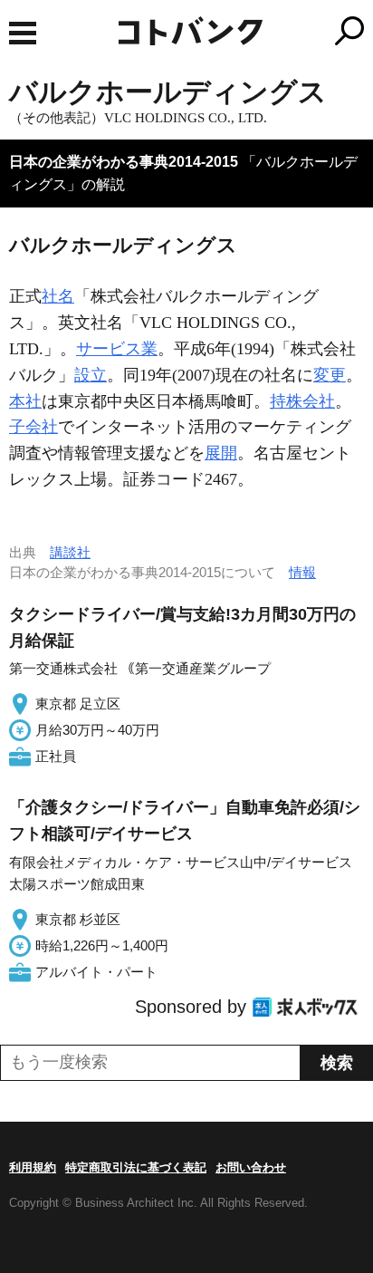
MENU (22, 33)
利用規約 (32, 1167)
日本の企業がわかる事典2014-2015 (123, 161)
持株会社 (302, 401)
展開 (221, 453)
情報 (302, 572)
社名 (58, 296)
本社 (25, 401)
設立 (90, 375)
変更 (329, 375)
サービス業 (117, 349)
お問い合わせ (250, 1167)
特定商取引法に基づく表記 (135, 1167)
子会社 (33, 427)
